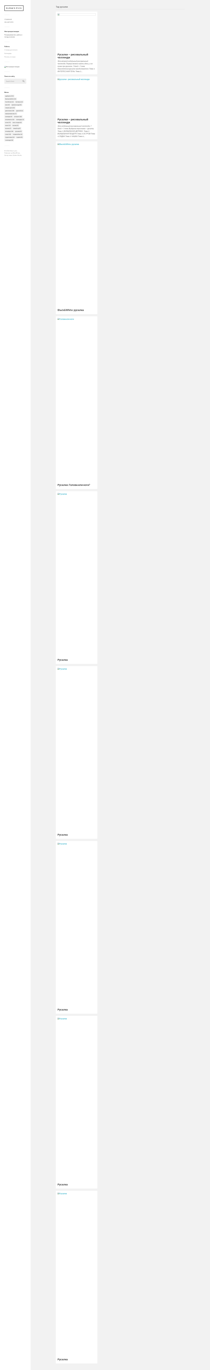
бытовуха (19, 102)
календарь (20, 119)
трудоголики (9, 137)
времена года (17, 105)
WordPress (16, 153)
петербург (9, 131)
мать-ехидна (17, 122)
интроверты (9, 119)
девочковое (9, 110)
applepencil (9, 96)
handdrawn (9, 102)
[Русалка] (77, 575)
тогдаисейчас (17, 134)
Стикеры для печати (10, 50)
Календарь (8, 53)
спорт (8, 134)
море (7, 125)
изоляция (8, 116)
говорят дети (10, 107)
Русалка (63, 659)
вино (7, 105)
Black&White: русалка (71, 310)
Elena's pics (14, 8)
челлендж (9, 140)
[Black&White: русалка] (77, 225)
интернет (18, 116)
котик (8, 122)
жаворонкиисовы (10, 113)
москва (15, 125)
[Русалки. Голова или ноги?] (77, 400)
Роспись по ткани (9, 57)
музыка (8, 128)
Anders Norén (17, 155)
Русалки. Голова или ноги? (74, 484)
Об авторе (9, 22)
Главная (8, 19)
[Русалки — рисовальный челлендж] (77, 32)
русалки (18, 131)
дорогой (19, 110)
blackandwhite (10, 99)
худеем (19, 137)
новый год (16, 128)
